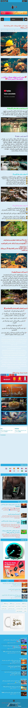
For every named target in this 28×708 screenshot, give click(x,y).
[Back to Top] (14, 701)
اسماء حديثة (18, 603)
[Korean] (14, 471)
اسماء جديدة (24, 606)
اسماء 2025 (4, 391)
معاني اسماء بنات (19, 608)
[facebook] (7, 1)
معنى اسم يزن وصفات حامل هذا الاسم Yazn (11, 686)
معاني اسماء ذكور (11, 608)
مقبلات (25, 611)
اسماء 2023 (12, 603)
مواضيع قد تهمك (19, 611)
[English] (25, 468)
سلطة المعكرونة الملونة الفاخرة (8, 408)
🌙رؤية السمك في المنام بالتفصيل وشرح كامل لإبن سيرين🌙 (11, 681)
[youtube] (5, 1)
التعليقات (7, 580)
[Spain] (14, 468)
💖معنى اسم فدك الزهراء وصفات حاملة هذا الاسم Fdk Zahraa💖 (11, 646)
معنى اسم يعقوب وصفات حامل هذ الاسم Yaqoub (11, 692)
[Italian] (10, 468)
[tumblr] (1, 1)
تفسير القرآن (4, 606)
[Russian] (25, 471)
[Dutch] (6, 468)
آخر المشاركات (20, 580)
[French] (21, 468)
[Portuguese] (21, 471)
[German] (18, 468)
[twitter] (3, 1)
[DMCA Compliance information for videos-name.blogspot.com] (12, 706)
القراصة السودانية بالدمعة (14, 514)
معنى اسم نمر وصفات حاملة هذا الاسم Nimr (11, 651)
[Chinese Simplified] (10, 471)
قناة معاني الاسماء (5, 702)
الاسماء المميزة (11, 606)
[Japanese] (18, 471)
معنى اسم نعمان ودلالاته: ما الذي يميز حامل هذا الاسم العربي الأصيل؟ (13, 394)
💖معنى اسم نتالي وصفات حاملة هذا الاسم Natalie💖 (12, 640)
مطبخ (25, 608)
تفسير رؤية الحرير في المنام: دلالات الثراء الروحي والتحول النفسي (14, 421)
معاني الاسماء (18, 30)
